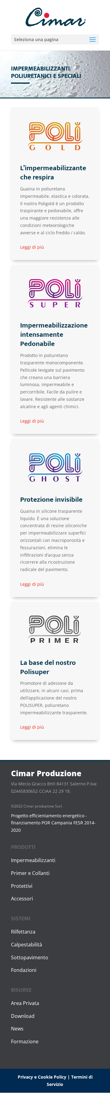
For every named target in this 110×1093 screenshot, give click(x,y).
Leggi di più (32, 247)
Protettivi (21, 886)
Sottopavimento (29, 957)
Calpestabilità (26, 944)
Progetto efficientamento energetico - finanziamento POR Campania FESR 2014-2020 (53, 823)
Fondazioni (23, 970)
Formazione (24, 1041)
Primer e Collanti (30, 873)
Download (23, 1016)
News (17, 1028)
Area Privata (25, 1003)
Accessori (22, 898)
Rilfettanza (23, 931)
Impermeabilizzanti (33, 860)
